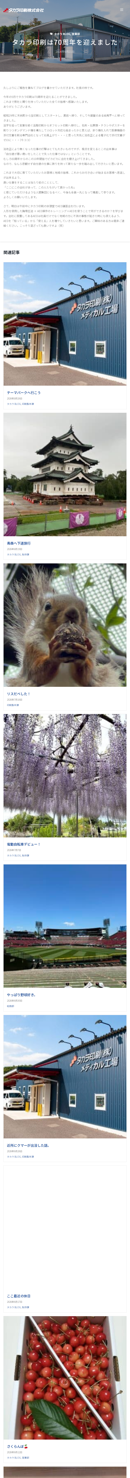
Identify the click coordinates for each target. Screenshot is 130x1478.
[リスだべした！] (65, 747)
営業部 (76, 34)
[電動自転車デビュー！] (65, 929)
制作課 (25, 585)
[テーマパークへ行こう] (65, 384)
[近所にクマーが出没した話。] (65, 1292)
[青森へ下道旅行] (65, 566)
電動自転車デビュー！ (24, 936)
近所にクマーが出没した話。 (29, 1299)
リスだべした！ (19, 755)
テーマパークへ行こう (24, 392)
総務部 (10, 1129)
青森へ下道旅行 (19, 573)
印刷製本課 (28, 404)
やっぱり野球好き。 (22, 1118)
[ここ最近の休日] (65, 1473)
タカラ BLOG (62, 34)
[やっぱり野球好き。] (65, 1110)
